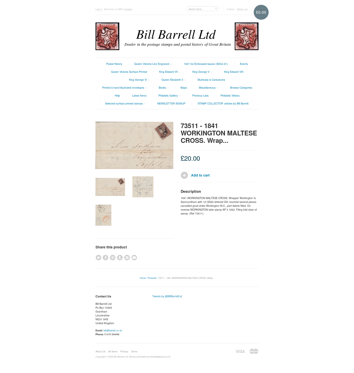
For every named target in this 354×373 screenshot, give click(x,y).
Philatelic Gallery (168, 95)
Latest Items (139, 95)
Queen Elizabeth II (173, 79)
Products (152, 277)
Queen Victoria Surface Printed (129, 72)
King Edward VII (168, 72)
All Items (113, 351)
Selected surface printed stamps (124, 103)
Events (244, 64)
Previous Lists (200, 95)
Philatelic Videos (230, 95)
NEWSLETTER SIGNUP (171, 103)
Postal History (114, 64)
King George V (201, 72)
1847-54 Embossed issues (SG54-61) (206, 64)
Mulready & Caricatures (211, 79)
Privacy (124, 351)
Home (143, 277)
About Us (100, 351)
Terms (134, 351)
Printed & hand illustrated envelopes (123, 87)
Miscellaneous (207, 87)
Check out (242, 9)
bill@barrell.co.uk (113, 330)
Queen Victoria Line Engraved (152, 64)
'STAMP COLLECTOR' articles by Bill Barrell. (223, 103)
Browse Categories (241, 87)
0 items (231, 9)
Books (163, 87)
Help (117, 95)
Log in (99, 9)
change (128, 9)
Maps (184, 87)
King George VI (138, 79)
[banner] (177, 36)
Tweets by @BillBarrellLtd (167, 296)
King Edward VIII (233, 72)
